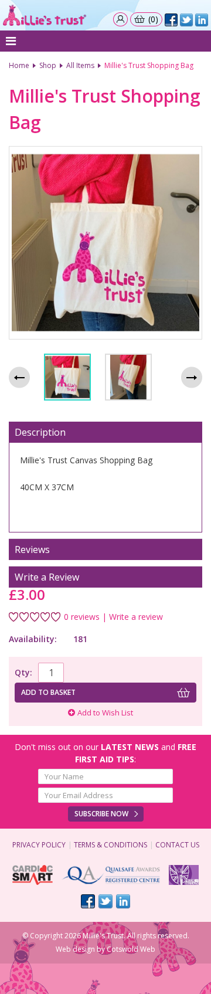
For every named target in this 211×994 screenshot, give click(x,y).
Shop (47, 65)
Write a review (136, 617)
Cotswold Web (131, 949)
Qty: (23, 672)
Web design (75, 949)
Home (19, 65)
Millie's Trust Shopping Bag (148, 65)
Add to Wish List (105, 712)
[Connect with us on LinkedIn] (123, 901)
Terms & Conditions (110, 845)
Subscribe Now (101, 814)
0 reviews (82, 617)
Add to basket (48, 692)
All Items (80, 65)
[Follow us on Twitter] (105, 901)
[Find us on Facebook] (88, 901)
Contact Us (177, 845)
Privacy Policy (39, 845)
